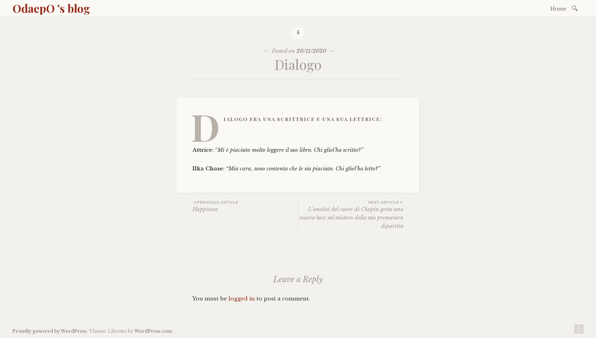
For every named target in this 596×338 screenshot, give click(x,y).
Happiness (215, 206)
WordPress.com (153, 331)
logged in (241, 298)
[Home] (579, 330)
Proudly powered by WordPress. (50, 331)
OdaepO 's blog (51, 8)
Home (558, 9)
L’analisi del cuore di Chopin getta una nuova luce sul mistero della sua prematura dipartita (352, 215)
